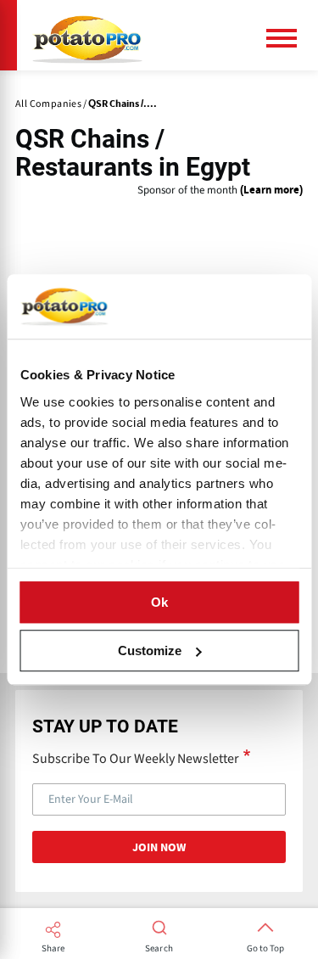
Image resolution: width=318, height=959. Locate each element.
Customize (149, 650)
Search (159, 949)
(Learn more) (271, 190)
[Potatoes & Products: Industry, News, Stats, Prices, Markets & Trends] (87, 35)
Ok (159, 602)
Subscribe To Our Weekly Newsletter (135, 757)
